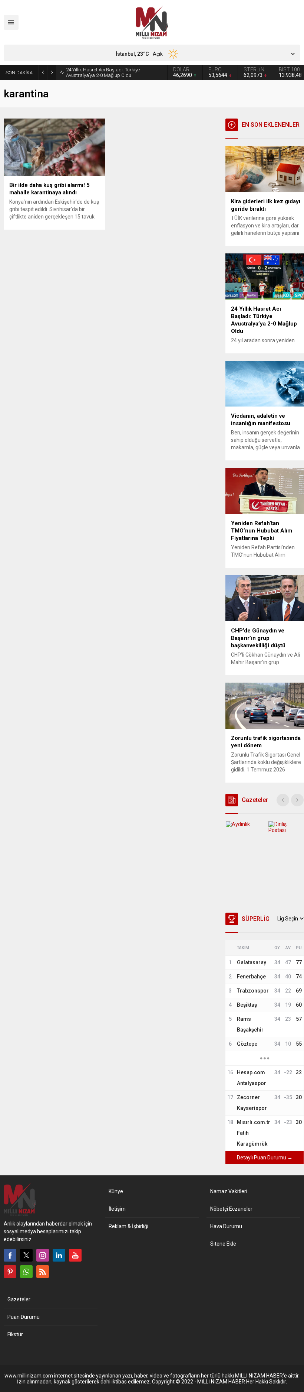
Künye (116, 1191)
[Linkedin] (59, 1255)
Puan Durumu (23, 1317)
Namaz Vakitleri (228, 1191)
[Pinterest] (10, 1271)
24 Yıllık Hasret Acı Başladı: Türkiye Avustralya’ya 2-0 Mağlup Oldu (103, 72)
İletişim (117, 1209)
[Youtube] (75, 1255)
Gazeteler (18, 1299)
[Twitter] (26, 1255)
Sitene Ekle (223, 1244)
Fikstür (15, 1334)
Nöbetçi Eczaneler (231, 1209)
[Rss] (42, 1271)
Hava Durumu (226, 1226)
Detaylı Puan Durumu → (265, 1157)
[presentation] (283, 800)
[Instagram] (42, 1255)
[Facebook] (10, 1255)
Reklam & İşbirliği (128, 1226)
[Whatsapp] (26, 1271)
